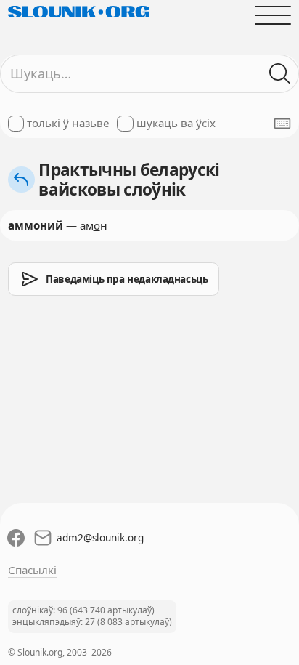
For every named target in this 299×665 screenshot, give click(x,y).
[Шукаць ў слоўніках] (280, 73)
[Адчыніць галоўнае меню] (273, 15)
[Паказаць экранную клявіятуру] (282, 123)
